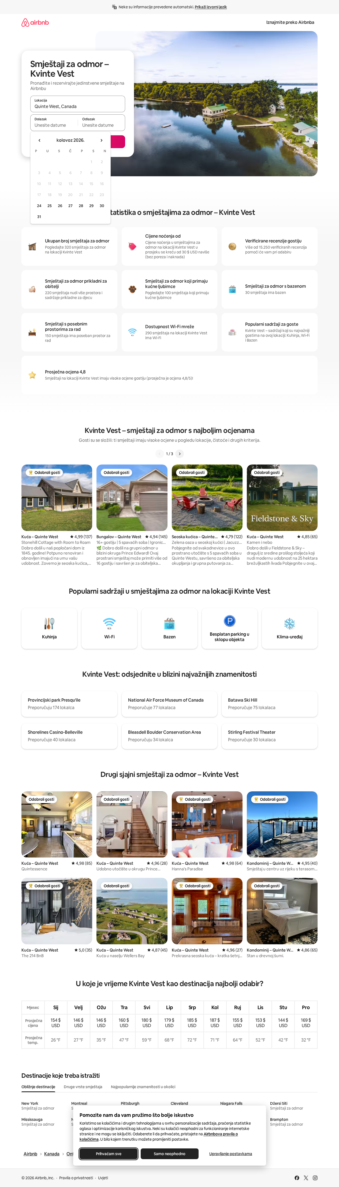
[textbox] (54, 125)
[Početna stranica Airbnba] (35, 22)
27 (70, 205)
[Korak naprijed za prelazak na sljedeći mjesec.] (101, 140)
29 (91, 205)
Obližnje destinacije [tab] (38, 1086)
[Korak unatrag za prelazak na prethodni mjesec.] (39, 140)
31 (39, 216)
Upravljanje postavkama (230, 1153)
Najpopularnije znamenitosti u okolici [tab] (143, 1086)
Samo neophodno (169, 1153)
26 (60, 205)
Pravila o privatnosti (76, 1177)
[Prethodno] (159, 454)
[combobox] (78, 106)
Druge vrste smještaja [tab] (83, 1086)
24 (39, 205)
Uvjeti (103, 1177)
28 (81, 205)
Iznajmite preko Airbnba (290, 22)
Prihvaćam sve (108, 1153)
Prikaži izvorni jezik (211, 7)
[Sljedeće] (179, 454)
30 (102, 205)
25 (49, 205)
